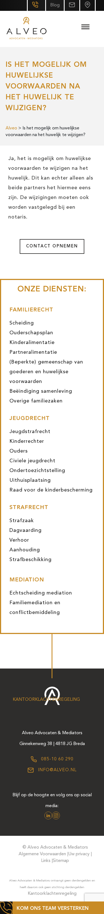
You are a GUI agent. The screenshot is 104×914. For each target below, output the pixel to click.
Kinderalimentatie (32, 342)
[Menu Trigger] (85, 27)
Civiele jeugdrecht (32, 460)
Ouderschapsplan (31, 332)
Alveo (11, 128)
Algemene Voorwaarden (42, 854)
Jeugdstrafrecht (29, 431)
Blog (55, 5)
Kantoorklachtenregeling (46, 699)
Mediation (26, 580)
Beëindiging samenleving (40, 391)
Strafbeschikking (30, 559)
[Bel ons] (36, 5)
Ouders (18, 451)
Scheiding (21, 323)
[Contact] (87, 5)
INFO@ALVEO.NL (57, 770)
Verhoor (19, 540)
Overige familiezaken (36, 401)
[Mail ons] (71, 5)
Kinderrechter (26, 441)
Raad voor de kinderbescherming (51, 490)
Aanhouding (24, 549)
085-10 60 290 (56, 759)
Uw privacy (79, 854)
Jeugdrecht (29, 418)
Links (45, 861)
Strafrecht (28, 507)
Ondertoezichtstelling (37, 470)
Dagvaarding (25, 530)
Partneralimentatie (33, 352)
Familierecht (31, 310)
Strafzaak (21, 520)
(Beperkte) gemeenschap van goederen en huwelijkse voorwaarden (46, 372)
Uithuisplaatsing (30, 480)
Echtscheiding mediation (40, 593)
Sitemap (61, 861)
